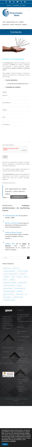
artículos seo (15, 268)
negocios (19, 285)
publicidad (19, 291)
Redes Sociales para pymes (22, 375)
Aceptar (5, 444)
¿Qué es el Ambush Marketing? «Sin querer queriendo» (23, 368)
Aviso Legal (5, 351)
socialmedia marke (18, 297)
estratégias (6, 276)
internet (26, 276)
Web (3, 117)
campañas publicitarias (9, 271)
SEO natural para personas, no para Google (23, 381)
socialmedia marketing (9, 300)
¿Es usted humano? (8, 145)
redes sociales (19, 294)
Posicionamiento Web (12, 215)
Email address (6, 102)
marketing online (22, 282)
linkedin (5, 279)
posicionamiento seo (20, 288)
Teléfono (4, 110)
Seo (26, 294)
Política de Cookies (7, 363)
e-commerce (22, 274)
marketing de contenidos (9, 282)
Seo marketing (7, 297)
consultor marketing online (10, 274)
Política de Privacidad (8, 357)
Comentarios (6, 124)
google (13, 276)
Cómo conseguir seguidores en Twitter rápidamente (23, 360)
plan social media (7, 288)
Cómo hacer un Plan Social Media (23, 354)
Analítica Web (10, 243)
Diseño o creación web (12, 223)
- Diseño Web (21, 340)
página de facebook (8, 294)
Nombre (5, 95)
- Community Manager (23, 336)
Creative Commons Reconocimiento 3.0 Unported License (7, 321)
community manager (22, 271)
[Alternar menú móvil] (29, 10)
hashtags (19, 276)
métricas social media (9, 285)
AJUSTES (13, 441)
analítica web (6, 268)
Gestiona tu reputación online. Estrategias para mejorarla (23, 389)
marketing (12, 279)
